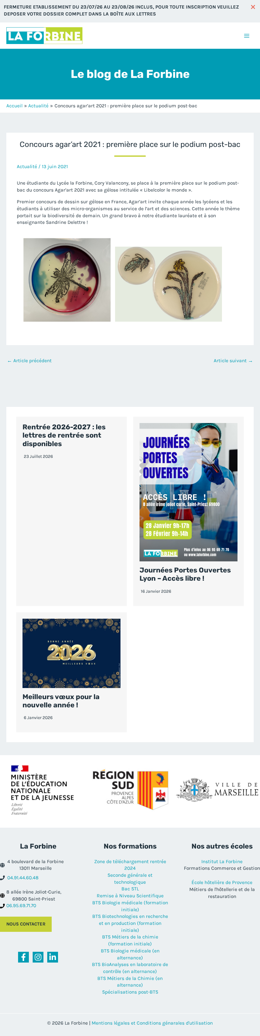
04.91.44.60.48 (23, 878)
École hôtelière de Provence (222, 882)
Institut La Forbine (222, 861)
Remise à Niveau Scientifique (130, 896)
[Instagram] (38, 957)
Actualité (27, 166)
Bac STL (130, 889)
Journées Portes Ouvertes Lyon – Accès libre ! (185, 574)
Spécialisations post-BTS (130, 992)
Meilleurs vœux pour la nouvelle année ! (61, 701)
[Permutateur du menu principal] (247, 35)
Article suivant (233, 360)
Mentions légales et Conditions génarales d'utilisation (152, 1023)
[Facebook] (23, 957)
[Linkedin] (52, 957)
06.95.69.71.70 (21, 905)
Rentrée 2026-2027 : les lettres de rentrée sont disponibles (64, 435)
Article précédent (29, 360)
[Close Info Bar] (253, 8)
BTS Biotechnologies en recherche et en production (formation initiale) (130, 923)
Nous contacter (25, 924)
